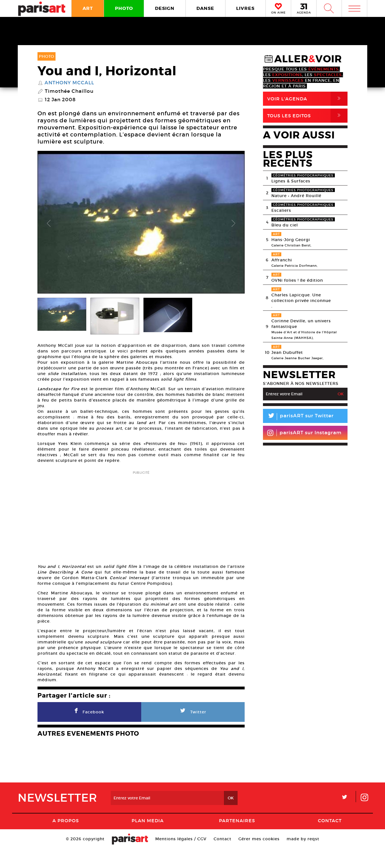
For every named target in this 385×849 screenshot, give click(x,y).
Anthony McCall (69, 83)
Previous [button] (49, 223)
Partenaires (237, 820)
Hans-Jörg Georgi (290, 239)
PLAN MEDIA (148, 820)
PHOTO (124, 8)
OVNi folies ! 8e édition (297, 280)
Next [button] (233, 223)
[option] (141, 224)
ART (88, 8)
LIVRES (245, 8)
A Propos (65, 820)
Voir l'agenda (305, 98)
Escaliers (281, 210)
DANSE (205, 8)
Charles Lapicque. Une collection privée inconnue (301, 297)
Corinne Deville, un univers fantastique (301, 323)
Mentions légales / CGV (181, 838)
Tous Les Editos (305, 115)
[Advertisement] (141, 515)
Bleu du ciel (284, 225)
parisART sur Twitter (300, 417)
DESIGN (164, 8)
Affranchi (281, 260)
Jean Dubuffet (287, 352)
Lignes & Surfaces (290, 181)
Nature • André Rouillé (296, 195)
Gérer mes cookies (259, 838)
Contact (330, 820)
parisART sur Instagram (311, 433)
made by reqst (303, 838)
